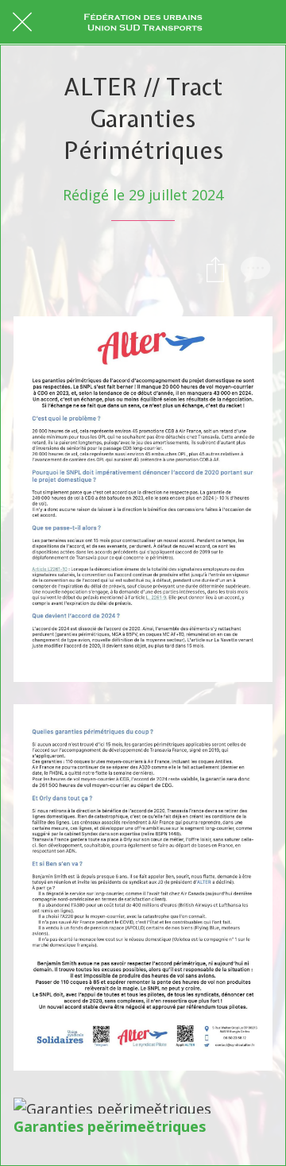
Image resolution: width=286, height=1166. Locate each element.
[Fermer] (22, 22)
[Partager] (215, 269)
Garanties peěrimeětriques (110, 1126)
